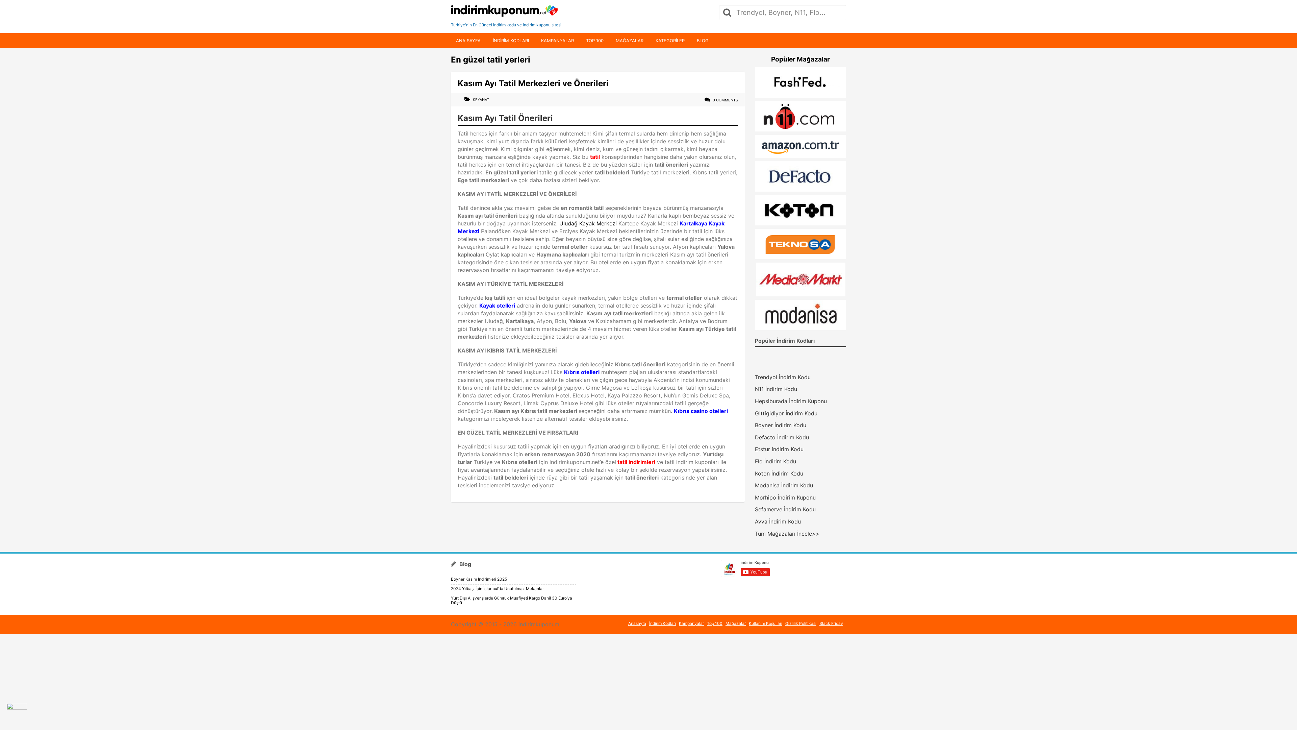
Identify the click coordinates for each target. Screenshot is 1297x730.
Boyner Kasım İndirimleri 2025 (479, 579)
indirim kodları (511, 40)
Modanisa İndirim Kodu (784, 485)
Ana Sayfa (468, 40)
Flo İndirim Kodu (775, 461)
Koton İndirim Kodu (779, 473)
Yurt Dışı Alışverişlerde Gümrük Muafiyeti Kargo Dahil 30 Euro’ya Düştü (511, 600)
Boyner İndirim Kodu (780, 425)
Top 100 (595, 40)
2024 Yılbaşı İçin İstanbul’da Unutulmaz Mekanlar (497, 588)
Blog (703, 40)
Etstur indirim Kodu (779, 449)
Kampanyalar (557, 40)
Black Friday (831, 623)
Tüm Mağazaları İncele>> (787, 533)
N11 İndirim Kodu (776, 389)
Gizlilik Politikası (800, 623)
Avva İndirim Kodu (778, 521)
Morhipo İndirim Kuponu (785, 497)
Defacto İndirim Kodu (782, 437)
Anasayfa (637, 623)
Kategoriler (670, 40)
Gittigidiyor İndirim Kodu (786, 413)
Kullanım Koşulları (765, 623)
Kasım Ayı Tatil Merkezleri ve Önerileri (533, 83)
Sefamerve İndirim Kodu (785, 509)
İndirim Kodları (662, 623)
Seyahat (481, 99)
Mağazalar (629, 40)
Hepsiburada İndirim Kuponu (791, 401)
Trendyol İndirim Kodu (783, 377)
